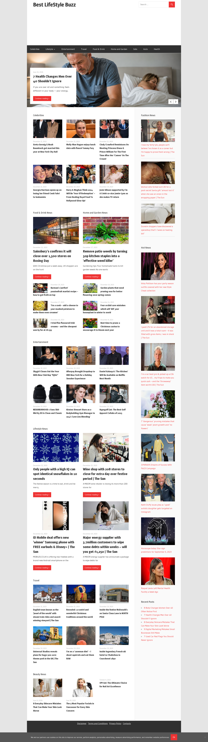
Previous (170, 101)
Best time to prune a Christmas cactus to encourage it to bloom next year (101, 326)
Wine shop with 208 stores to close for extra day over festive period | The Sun (105, 474)
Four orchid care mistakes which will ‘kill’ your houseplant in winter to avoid (104, 309)
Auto (145, 49)
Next (175, 101)
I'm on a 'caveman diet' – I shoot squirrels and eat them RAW (80, 655)
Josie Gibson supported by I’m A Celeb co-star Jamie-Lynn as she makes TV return (114, 193)
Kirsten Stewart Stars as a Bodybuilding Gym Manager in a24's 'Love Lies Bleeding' (80, 413)
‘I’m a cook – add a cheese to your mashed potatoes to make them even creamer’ (55, 309)
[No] (205, 737)
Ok (174, 737)
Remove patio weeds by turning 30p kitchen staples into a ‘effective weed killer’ (105, 256)
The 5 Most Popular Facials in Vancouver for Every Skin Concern (80, 707)
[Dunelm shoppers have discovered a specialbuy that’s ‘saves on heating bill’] (158, 222)
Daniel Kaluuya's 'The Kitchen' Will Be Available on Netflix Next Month (114, 375)
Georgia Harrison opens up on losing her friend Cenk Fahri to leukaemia (47, 193)
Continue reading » (42, 98)
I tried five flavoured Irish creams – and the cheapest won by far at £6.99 (55, 326)
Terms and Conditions (98, 723)
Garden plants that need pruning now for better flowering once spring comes (103, 291)
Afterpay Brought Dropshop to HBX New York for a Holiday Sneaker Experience (80, 375)
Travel (84, 49)
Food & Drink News (42, 212)
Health (157, 49)
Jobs (135, 49)
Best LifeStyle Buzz (54, 4)
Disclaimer (81, 723)
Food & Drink (99, 49)
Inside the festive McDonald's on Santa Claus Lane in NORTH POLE (114, 613)
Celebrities (34, 49)
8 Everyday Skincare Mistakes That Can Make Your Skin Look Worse (47, 707)
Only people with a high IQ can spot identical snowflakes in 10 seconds (55, 474)
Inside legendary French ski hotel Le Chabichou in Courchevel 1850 (113, 655)
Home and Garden (119, 49)
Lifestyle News (40, 428)
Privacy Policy (115, 723)
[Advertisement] (104, 27)
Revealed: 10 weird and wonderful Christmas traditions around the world (79, 613)
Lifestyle (49, 49)
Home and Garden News (95, 212)
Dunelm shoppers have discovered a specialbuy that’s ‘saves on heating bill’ (157, 230)
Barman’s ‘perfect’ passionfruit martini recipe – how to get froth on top (55, 291)
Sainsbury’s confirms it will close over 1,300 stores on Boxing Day (52, 256)
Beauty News (39, 674)
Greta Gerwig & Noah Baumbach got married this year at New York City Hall (46, 148)
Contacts (127, 723)
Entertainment (68, 49)
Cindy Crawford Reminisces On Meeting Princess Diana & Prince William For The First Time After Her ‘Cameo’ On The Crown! (114, 151)
